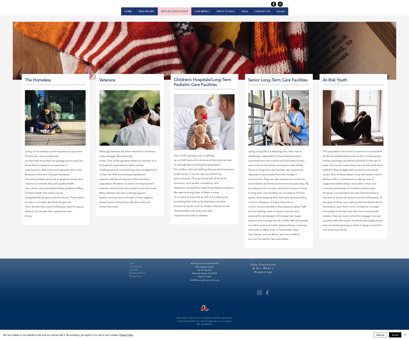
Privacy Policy (126, 334)
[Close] (405, 334)
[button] (244, 11)
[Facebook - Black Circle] (273, 4)
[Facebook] (267, 293)
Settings (380, 334)
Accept (395, 334)
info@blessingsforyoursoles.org (204, 280)
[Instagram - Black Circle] (280, 4)
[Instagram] (259, 293)
